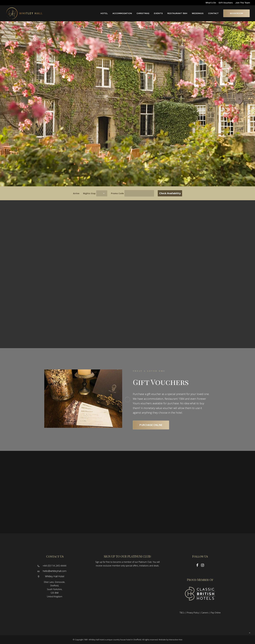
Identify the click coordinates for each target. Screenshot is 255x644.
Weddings (197, 13)
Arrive (76, 193)
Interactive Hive (175, 639)
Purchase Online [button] (150, 425)
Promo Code (117, 193)
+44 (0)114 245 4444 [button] (54, 565)
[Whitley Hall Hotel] (24, 13)
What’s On (211, 2)
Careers (205, 612)
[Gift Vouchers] (78, 399)
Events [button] (158, 13)
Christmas (143, 13)
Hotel (104, 13)
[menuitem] (211, 2)
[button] (38, 566)
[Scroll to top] (249, 632)
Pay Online (216, 612)
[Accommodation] (191, 274)
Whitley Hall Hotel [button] (54, 576)
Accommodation (122, 13)
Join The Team (242, 2)
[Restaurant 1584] (96, 316)
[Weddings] (32, 316)
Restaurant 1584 (177, 13)
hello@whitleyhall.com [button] (54, 571)
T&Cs (182, 612)
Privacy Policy (193, 612)
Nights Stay (89, 193)
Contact (213, 13)
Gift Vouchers (226, 2)
